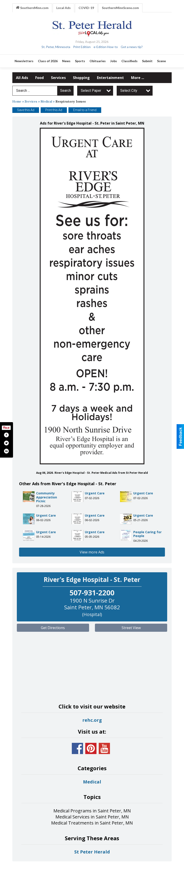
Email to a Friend (84, 110)
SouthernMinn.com (34, 8)
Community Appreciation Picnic (46, 497)
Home (16, 101)
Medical (46, 101)
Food (39, 77)
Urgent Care (95, 493)
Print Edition (82, 47)
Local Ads (63, 8)
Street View (131, 627)
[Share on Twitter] (6, 443)
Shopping (81, 77)
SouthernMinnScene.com (120, 8)
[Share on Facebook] (6, 435)
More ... (137, 77)
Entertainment (110, 77)
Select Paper (91, 90)
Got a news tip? (132, 47)
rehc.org (92, 720)
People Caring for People (147, 534)
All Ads (22, 77)
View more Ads (92, 552)
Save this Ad (25, 110)
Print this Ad (53, 110)
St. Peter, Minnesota (56, 47)
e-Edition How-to (106, 47)
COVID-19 (86, 8)
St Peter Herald (92, 852)
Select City (128, 90)
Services (58, 77)
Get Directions (53, 627)
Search (65, 90)
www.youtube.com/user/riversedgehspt (104, 748)
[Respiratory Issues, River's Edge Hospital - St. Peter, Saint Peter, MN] (92, 296)
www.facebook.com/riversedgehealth (77, 748)
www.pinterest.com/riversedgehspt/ (90, 748)
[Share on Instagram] (6, 451)
